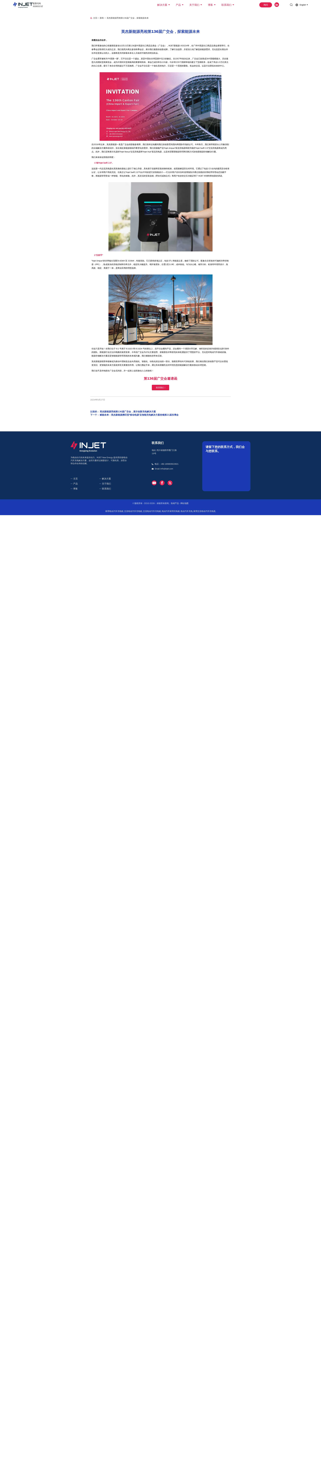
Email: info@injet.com (164, 469)
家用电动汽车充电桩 (114, 511)
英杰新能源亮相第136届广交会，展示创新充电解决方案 (128, 411)
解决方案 (106, 478)
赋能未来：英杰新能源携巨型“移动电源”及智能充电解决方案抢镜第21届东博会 (139, 414)
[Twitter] (170, 482)
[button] (160, 387)
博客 (210, 4)
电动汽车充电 (187, 511)
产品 (178, 4)
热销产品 (175, 503)
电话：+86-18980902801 (167, 464)
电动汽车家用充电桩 (171, 511)
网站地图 (184, 503)
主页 (95, 18)
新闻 (102, 18)
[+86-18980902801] (153, 469)
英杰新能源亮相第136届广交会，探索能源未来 (128, 18)
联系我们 (226, 4)
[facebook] (162, 482)
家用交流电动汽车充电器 (204, 511)
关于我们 (194, 4)
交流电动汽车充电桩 (133, 511)
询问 (265, 5)
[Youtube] (154, 482)
